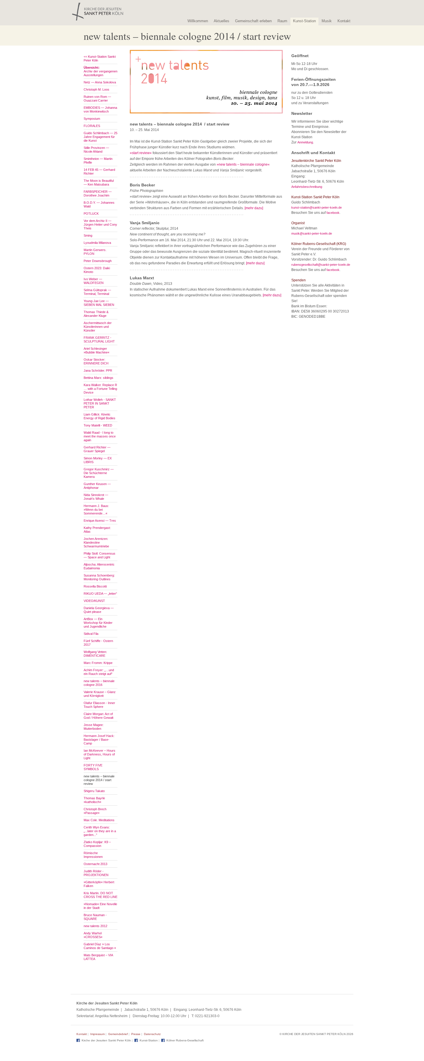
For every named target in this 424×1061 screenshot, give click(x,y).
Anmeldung (305, 142)
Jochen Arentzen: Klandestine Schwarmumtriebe (96, 542)
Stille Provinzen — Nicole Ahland (96, 149)
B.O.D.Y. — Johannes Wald (99, 204)
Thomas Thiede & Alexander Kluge (96, 313)
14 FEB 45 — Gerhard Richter (99, 171)
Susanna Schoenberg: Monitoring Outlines (99, 577)
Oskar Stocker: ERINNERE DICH (96, 361)
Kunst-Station (304, 21)
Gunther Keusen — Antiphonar (97, 485)
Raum (282, 21)
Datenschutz (152, 1034)
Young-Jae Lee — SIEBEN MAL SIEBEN (99, 302)
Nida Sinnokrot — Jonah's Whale (96, 496)
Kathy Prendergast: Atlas (97, 529)
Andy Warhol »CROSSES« (93, 935)
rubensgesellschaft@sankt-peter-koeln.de (320, 264)
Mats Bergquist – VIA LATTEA (98, 957)
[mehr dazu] (254, 208)
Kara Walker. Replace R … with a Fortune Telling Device (100, 388)
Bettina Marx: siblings (98, 377)
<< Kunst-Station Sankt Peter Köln (100, 58)
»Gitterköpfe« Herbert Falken (99, 884)
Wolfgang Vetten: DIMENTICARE (95, 653)
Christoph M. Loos (96, 89)
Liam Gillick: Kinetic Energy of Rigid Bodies (99, 416)
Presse (135, 1034)
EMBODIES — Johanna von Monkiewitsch (100, 109)
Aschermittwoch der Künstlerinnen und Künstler (98, 326)
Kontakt (343, 21)
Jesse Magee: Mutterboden (94, 726)
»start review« (141, 153)
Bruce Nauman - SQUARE (95, 916)
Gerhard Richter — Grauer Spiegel (97, 449)
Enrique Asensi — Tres (100, 520)
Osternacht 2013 (95, 864)
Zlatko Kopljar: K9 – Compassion (97, 843)
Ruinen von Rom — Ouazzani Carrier (97, 98)
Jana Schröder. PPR (98, 370)
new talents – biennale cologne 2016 (99, 682)
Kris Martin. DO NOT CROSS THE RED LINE (100, 895)
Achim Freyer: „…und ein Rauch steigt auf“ (99, 671)
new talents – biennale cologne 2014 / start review (99, 779)
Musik (327, 21)
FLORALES (92, 126)
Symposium (92, 118)
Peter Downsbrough (98, 261)
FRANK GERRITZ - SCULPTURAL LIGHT (99, 339)
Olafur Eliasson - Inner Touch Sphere (99, 704)
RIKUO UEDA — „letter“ (100, 593)
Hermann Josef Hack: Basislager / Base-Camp (99, 739)
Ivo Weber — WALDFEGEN (94, 281)
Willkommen (197, 21)
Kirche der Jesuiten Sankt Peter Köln (106, 1040)
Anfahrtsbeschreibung (306, 186)
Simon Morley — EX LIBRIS (98, 460)
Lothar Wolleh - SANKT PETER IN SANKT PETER (100, 403)
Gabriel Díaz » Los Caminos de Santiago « (100, 946)
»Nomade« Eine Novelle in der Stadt (100, 906)
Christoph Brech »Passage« (95, 811)
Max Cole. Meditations (99, 820)
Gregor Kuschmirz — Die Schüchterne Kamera (99, 472)
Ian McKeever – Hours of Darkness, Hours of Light (99, 754)
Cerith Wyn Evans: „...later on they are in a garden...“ (100, 831)
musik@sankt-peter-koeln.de (311, 233)
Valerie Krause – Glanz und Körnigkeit (100, 693)
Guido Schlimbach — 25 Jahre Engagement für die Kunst (100, 136)
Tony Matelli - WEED (98, 425)
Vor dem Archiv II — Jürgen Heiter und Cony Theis (100, 224)
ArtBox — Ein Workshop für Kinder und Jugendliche (98, 622)
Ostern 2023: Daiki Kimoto (97, 270)
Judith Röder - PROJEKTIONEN (96, 873)
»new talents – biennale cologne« (243, 164)
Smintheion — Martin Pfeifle (98, 160)
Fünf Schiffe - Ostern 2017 (98, 642)
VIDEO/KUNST (94, 600)
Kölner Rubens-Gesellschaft (185, 1040)
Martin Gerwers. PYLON (95, 251)
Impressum (97, 1034)
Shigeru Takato (94, 791)
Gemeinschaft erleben (253, 21)
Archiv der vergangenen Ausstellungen (100, 71)
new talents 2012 (95, 926)
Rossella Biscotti (95, 586)
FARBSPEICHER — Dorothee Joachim (98, 193)
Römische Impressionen (93, 854)
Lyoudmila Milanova (97, 242)
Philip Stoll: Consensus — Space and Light (99, 555)
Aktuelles (221, 21)
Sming (88, 235)
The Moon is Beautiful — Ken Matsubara (99, 182)
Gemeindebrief (118, 1034)
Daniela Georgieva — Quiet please (99, 609)
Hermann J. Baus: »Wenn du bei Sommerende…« (96, 509)
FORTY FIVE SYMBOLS (93, 767)
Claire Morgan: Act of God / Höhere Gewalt (98, 715)
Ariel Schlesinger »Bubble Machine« (96, 350)
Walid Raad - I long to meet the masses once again (100, 436)
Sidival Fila (91, 633)
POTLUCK (91, 213)
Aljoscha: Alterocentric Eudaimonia (99, 566)
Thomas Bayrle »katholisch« (94, 800)
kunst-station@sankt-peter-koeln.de (316, 207)
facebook (333, 212)
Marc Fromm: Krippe (98, 663)
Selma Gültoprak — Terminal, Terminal (97, 291)
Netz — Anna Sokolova (100, 82)
